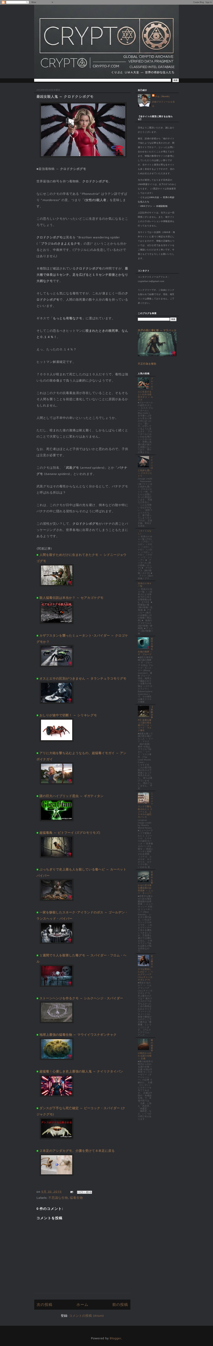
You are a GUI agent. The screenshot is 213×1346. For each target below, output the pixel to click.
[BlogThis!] (81, 1192)
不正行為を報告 (147, 363)
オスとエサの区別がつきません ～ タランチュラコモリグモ (82, 678)
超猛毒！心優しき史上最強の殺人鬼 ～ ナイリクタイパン (81, 1071)
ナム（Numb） (163, 96)
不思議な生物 (58, 1197)
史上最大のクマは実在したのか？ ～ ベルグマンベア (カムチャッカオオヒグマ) (145, 968)
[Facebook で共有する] (87, 1192)
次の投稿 (44, 1304)
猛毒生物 (76, 1197)
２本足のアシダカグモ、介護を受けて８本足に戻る (77, 1150)
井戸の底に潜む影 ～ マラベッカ (157, 330)
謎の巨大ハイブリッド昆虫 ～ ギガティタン (71, 796)
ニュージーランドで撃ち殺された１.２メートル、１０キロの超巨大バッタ (145, 805)
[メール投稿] (71, 1191)
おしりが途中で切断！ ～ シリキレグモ (68, 715)
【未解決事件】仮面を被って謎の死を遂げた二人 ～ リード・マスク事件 (145, 719)
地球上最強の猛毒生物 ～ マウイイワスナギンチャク (78, 1034)
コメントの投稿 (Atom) (86, 1315)
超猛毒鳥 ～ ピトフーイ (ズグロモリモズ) (69, 832)
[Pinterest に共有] (90, 1192)
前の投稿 (120, 1304)
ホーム (82, 1304)
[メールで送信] (78, 1192)
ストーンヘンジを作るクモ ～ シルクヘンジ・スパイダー (81, 998)
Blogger (115, 1338)
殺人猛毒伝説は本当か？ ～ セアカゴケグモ (71, 597)
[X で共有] (84, 1192)
